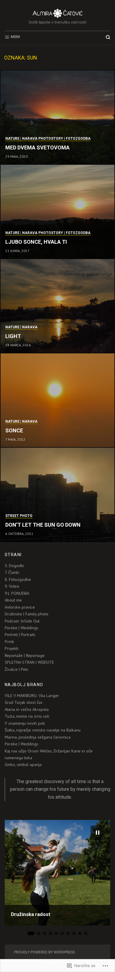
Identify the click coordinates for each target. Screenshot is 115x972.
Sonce (14, 430)
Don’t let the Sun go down (42, 525)
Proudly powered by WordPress (44, 952)
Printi (9, 641)
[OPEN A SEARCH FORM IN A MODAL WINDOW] (108, 37)
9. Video (12, 586)
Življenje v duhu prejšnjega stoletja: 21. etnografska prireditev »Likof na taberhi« (56, 908)
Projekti (11, 648)
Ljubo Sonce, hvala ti (36, 242)
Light (13, 336)
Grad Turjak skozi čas (23, 702)
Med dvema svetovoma (37, 147)
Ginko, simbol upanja (23, 764)
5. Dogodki (14, 565)
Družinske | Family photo (26, 614)
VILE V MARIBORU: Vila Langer (32, 695)
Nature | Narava (21, 138)
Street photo (18, 516)
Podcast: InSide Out (22, 621)
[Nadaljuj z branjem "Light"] (57, 306)
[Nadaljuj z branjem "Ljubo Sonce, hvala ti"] (57, 212)
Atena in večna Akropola (27, 709)
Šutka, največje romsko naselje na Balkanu (42, 730)
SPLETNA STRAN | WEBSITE (29, 662)
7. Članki (12, 572)
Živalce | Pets (16, 669)
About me (13, 600)
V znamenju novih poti (25, 723)
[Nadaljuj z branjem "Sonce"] (57, 400)
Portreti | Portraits (20, 634)
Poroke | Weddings (21, 627)
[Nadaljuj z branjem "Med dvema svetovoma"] (57, 117)
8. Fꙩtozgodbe (18, 579)
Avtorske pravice (20, 607)
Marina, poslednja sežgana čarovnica (37, 737)
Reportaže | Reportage (25, 655)
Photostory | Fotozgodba (64, 138)
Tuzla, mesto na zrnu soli (27, 716)
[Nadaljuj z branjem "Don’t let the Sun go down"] (57, 495)
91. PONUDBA (17, 593)
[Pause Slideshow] (98, 833)
